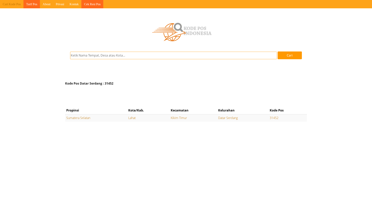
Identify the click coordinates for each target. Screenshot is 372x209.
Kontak (74, 4)
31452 (274, 118)
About (46, 4)
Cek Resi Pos (92, 4)
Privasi (60, 4)
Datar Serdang (228, 118)
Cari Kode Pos (12, 4)
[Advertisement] (186, 96)
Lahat (132, 118)
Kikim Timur (179, 118)
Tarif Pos (31, 4)
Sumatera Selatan (78, 118)
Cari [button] (290, 55)
